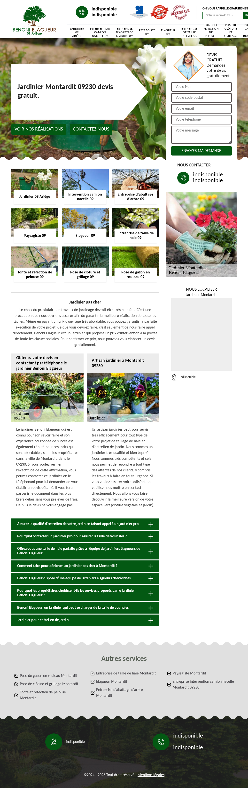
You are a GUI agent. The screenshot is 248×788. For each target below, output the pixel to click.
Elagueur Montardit (111, 682)
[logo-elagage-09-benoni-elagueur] (34, 20)
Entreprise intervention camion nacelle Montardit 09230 (203, 685)
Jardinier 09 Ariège (77, 32)
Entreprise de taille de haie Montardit (126, 673)
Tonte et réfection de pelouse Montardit (43, 695)
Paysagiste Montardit (189, 673)
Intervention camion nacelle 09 (100, 32)
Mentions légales (151, 775)
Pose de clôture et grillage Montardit (49, 684)
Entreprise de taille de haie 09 (189, 32)
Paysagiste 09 (147, 32)
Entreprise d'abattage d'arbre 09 (124, 32)
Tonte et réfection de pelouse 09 (211, 32)
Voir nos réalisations (39, 129)
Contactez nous (91, 129)
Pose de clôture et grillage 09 (230, 32)
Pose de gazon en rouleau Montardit (48, 676)
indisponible (104, 9)
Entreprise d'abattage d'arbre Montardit (119, 693)
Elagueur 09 (168, 32)
